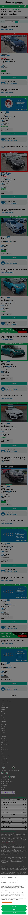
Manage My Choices (14, 912)
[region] (14, 895)
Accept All (14, 906)
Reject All (14, 909)
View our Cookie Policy (7, 902)
